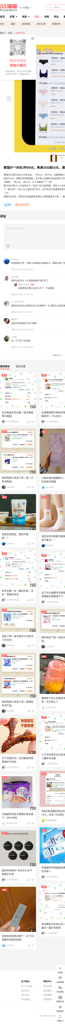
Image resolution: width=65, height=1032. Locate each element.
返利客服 (47, 995)
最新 (13, 24)
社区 (2, 24)
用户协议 (25, 995)
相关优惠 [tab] (20, 366)
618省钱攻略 (23, 205)
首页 (2, 33)
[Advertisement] (32, 491)
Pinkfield (15, 259)
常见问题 (47, 986)
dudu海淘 (15, 277)
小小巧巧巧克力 (17, 302)
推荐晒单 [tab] (5, 366)
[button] (26, 7)
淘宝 (9, 205)
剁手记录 (41, 24)
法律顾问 (47, 999)
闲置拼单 (56, 24)
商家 (24, 16)
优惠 (12, 16)
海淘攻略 (26, 24)
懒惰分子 (14, 319)
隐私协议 (25, 990)
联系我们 (47, 990)
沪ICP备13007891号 (48, 1016)
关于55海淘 (26, 986)
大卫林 (14, 337)
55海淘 (8, 7)
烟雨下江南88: (24, 285)
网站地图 (25, 999)
